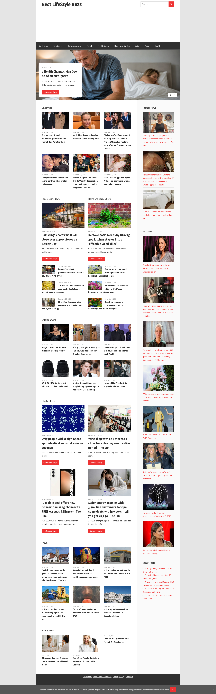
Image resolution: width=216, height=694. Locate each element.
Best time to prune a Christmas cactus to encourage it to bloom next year (105, 305)
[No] (213, 689)
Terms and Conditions (102, 676)
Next (175, 95)
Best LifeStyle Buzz (62, 4)
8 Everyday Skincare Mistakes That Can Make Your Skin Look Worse (55, 661)
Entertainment (74, 46)
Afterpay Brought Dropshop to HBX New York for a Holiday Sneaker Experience (86, 350)
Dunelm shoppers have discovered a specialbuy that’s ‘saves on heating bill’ (157, 215)
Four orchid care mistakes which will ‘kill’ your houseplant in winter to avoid (108, 289)
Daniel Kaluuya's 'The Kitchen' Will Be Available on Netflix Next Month (117, 350)
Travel (89, 46)
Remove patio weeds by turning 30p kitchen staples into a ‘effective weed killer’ (109, 239)
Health (157, 46)
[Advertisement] (108, 25)
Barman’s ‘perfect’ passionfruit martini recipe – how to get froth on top (63, 272)
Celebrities (43, 46)
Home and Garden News (99, 199)
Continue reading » (50, 92)
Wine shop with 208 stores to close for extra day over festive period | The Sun (109, 443)
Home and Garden (122, 46)
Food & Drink (103, 46)
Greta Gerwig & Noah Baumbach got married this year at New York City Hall (54, 138)
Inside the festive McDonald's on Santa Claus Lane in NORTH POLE (117, 573)
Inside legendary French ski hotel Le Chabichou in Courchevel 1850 (116, 612)
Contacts (129, 676)
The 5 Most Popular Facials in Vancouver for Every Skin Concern (86, 661)
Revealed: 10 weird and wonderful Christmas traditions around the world (85, 573)
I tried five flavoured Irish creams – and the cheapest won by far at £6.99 (62, 305)
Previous (170, 95)
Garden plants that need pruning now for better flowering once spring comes (107, 272)
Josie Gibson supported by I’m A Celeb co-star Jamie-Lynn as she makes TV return (117, 181)
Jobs (137, 46)
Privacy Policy (118, 676)
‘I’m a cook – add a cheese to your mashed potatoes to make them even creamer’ (63, 289)
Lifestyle (56, 46)
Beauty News (48, 630)
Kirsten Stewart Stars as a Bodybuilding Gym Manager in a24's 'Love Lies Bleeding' (86, 386)
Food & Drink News (51, 199)
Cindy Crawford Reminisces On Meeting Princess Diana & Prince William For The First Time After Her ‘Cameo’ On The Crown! (117, 142)
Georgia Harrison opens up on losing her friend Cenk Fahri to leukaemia (55, 181)
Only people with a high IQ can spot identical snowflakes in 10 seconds (62, 443)
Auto (147, 46)
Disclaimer (87, 676)
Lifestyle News (48, 401)
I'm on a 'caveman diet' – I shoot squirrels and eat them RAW (86, 612)
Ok (173, 689)
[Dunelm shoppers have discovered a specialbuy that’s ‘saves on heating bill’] (158, 208)
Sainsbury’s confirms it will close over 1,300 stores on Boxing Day (59, 239)
